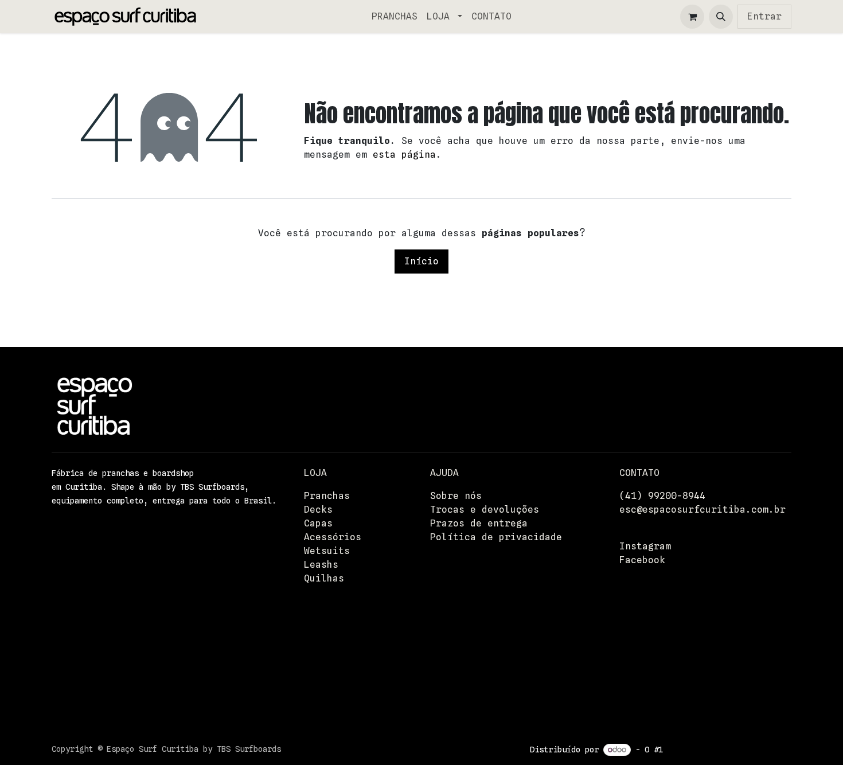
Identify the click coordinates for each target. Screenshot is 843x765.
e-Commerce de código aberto (729, 749)
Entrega (639, 615)
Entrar (764, 16)
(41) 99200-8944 (662, 495)
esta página (404, 154)
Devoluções (648, 628)
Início (421, 261)
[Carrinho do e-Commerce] (692, 17)
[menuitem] (394, 16)
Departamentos (656, 656)
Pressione (645, 642)
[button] (721, 17)
